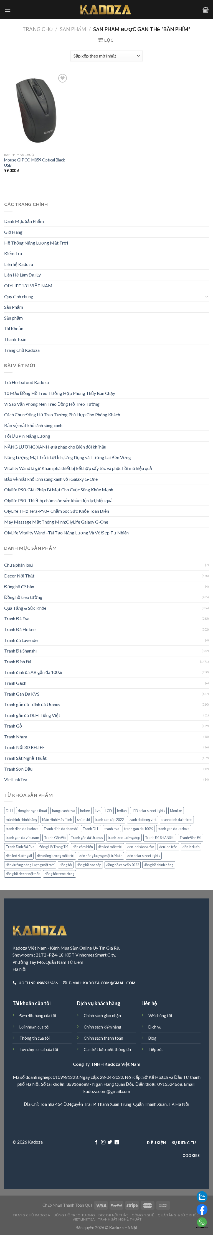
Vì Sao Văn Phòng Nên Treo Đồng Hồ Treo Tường (52, 404)
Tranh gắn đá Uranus (87, 837)
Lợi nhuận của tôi (34, 1027)
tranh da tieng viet (142, 819)
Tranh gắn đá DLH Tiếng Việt (32, 715)
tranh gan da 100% (138, 828)
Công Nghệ (143, 1215)
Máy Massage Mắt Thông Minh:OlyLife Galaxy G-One (56, 521)
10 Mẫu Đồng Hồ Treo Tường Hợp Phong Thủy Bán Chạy (59, 393)
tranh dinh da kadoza (22, 828)
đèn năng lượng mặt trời (55, 855)
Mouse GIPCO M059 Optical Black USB (34, 163)
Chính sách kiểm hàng (102, 1027)
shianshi (83, 819)
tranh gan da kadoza (173, 828)
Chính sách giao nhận (102, 1015)
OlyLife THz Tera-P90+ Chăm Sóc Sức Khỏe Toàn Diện (56, 511)
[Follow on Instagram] (103, 1142)
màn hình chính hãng (21, 819)
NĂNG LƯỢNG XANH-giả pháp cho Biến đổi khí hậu (55, 446)
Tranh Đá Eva (16, 618)
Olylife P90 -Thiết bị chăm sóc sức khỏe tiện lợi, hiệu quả (58, 500)
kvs (97, 810)
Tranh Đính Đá (17, 661)
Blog (152, 1038)
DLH (9, 810)
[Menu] (7, 9)
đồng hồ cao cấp (89, 865)
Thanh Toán (15, 339)
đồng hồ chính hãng (158, 865)
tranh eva (112, 828)
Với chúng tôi (160, 1015)
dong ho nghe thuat (32, 810)
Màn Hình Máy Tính (57, 819)
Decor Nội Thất (19, 575)
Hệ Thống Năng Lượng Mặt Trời (36, 242)
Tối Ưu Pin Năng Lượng (27, 436)
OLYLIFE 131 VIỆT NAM (28, 285)
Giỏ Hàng (13, 232)
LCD (108, 810)
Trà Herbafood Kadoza (26, 382)
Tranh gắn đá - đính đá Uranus (32, 704)
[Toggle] (206, 296)
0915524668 (169, 1084)
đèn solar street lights (143, 855)
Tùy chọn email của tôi (38, 1049)
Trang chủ (37, 29)
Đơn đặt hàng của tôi (37, 1015)
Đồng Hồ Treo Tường (74, 1215)
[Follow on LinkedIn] (117, 1142)
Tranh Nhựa (15, 736)
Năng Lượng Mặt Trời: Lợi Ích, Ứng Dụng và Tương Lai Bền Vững (67, 457)
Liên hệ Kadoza (18, 264)
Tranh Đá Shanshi (20, 650)
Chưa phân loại (18, 564)
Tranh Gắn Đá (55, 837)
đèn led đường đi (19, 855)
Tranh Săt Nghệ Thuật (25, 758)
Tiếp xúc (155, 1049)
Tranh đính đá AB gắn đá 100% (33, 672)
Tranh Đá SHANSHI (159, 837)
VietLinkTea (15, 779)
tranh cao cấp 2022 (109, 819)
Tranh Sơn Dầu (18, 768)
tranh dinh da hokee (176, 819)
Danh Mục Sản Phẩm (24, 221)
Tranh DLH (91, 828)
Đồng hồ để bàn (19, 586)
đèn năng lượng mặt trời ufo (100, 855)
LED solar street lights (148, 810)
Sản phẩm (13, 317)
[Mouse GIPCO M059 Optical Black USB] (36, 111)
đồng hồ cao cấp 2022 (122, 865)
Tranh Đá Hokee (20, 629)
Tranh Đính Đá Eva (20, 847)
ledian (122, 810)
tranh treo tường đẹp (124, 837)
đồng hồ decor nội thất (23, 874)
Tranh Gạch (15, 683)
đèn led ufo (190, 847)
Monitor (176, 810)
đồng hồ (66, 865)
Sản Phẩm (73, 29)
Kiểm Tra (13, 253)
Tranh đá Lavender (21, 640)
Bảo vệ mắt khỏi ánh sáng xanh (33, 425)
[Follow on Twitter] (110, 1142)
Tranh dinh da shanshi (61, 828)
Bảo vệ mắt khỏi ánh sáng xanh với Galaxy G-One (51, 479)
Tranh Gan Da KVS (21, 693)
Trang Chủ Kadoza (22, 350)
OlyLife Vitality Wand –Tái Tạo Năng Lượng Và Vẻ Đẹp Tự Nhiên (66, 532)
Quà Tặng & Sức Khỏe (25, 608)
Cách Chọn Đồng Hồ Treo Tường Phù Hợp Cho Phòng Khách (62, 414)
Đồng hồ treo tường (23, 597)
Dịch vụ (154, 1027)
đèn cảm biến (83, 847)
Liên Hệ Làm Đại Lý (22, 274)
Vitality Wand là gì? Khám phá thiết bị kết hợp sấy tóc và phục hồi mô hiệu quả (78, 468)
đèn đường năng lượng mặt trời (30, 865)
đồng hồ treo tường (59, 874)
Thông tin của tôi (34, 1038)
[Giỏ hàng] (205, 10)
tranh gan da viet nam (22, 837)
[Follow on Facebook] (96, 1142)
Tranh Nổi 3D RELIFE (24, 747)
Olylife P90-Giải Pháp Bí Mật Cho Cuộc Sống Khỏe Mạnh (58, 489)
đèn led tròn (168, 847)
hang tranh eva (63, 810)
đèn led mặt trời (110, 847)
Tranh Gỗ (13, 725)
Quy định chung (18, 296)
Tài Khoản (13, 328)
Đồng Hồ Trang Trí (53, 847)
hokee (85, 810)
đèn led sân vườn (140, 847)
